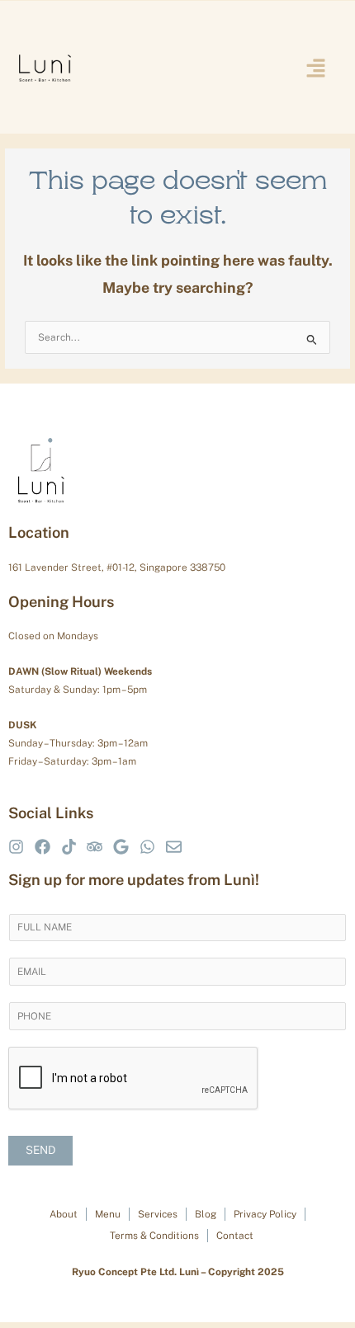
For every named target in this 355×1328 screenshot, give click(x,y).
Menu (108, 1214)
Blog (205, 1214)
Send (40, 1149)
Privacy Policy (265, 1214)
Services (158, 1214)
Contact (234, 1235)
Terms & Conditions (154, 1235)
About (64, 1214)
